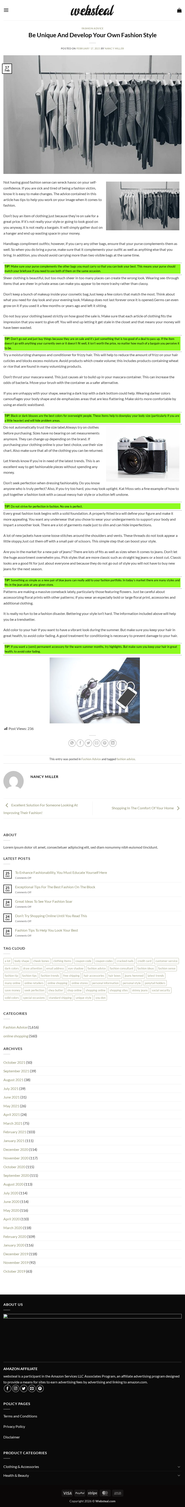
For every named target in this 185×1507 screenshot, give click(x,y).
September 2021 (16, 1071)
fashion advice (126, 759)
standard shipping (60, 997)
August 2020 (13, 1184)
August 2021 (13, 1080)
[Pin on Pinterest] (105, 743)
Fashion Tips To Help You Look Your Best (46, 930)
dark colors (12, 968)
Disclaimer (11, 1437)
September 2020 (16, 1175)
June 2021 (11, 1097)
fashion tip (11, 975)
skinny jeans (140, 990)
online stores (80, 983)
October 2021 (14, 1062)
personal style (132, 983)
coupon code (83, 961)
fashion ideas (145, 968)
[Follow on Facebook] (7, 1388)
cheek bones (41, 961)
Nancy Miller (114, 48)
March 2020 (12, 1227)
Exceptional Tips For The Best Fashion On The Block (55, 887)
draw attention (32, 968)
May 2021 (11, 1106)
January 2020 (14, 1245)
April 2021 (11, 1114)
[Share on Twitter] (88, 743)
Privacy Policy (14, 1426)
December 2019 (15, 1254)
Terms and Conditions (20, 1416)
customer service (166, 961)
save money (12, 990)
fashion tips (29, 975)
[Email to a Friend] (96, 743)
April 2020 (11, 1219)
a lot (7, 961)
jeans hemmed (134, 975)
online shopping (57, 983)
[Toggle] (179, 1466)
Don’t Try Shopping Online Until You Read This (51, 916)
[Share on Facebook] (80, 743)
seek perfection (34, 990)
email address (55, 968)
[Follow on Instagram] (15, 1388)
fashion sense (167, 968)
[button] (6, 10)
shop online (74, 990)
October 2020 (14, 1167)
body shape (21, 961)
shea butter (55, 990)
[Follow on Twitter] (24, 1388)
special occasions (34, 997)
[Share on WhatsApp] (72, 743)
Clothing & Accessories (21, 1466)
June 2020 (11, 1201)
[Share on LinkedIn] (113, 743)
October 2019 (14, 1271)
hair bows (114, 975)
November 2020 (16, 1158)
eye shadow (75, 968)
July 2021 (10, 1088)
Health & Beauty (16, 1475)
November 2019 (16, 1262)
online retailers (34, 983)
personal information (105, 983)
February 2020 (14, 1236)
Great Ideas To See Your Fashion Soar (43, 901)
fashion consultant (121, 968)
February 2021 (14, 1132)
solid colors (12, 997)
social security (161, 990)
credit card (144, 961)
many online (12, 983)
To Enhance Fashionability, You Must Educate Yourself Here (61, 872)
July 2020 (10, 1193)
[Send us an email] (32, 1388)
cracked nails (125, 961)
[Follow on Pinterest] (40, 1388)
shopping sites (119, 990)
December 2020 (15, 1149)
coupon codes (104, 961)
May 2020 (11, 1210)
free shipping (71, 975)
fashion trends (50, 975)
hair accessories (94, 975)
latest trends (156, 975)
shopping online (96, 990)
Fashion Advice (93, 28)
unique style (83, 997)
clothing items (62, 961)
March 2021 (12, 1123)
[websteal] (92, 10)
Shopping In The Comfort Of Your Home (143, 808)
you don (100, 997)
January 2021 (14, 1140)
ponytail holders (155, 983)
